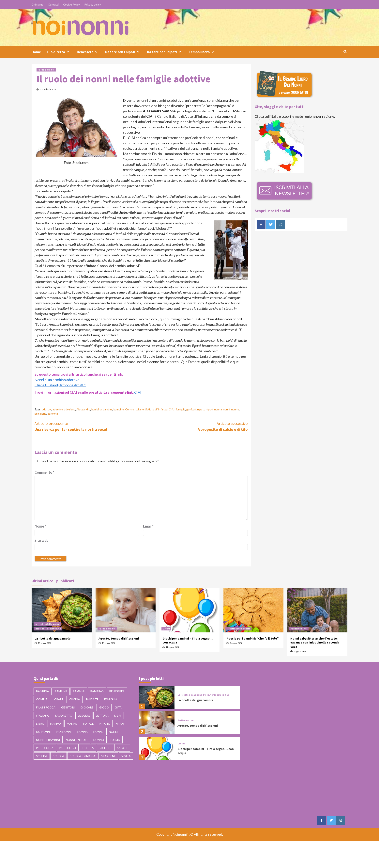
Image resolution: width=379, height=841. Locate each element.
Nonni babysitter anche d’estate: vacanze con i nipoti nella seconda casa (314, 642)
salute (122, 748)
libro (40, 723)
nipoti (121, 723)
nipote (104, 723)
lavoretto (63, 715)
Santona (53, 413)
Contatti (53, 4)
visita (126, 756)
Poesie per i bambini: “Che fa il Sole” (252, 638)
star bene (108, 756)
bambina (96, 409)
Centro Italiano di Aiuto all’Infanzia (146, 409)
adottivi (46, 409)
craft (58, 699)
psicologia (44, 748)
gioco (104, 707)
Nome (40, 526)
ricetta (88, 748)
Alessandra (83, 409)
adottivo (58, 409)
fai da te (92, 699)
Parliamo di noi (46, 69)
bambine (61, 691)
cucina (74, 699)
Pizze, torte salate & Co (48, 628)
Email (148, 526)
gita (118, 707)
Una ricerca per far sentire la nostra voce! (71, 426)
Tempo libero (199, 52)
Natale (88, 723)
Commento (44, 472)
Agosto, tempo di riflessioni (119, 638)
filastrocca (45, 707)
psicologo (40, 413)
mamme (72, 723)
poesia (115, 739)
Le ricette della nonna (47, 624)
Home (36, 52)
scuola (58, 756)
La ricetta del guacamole (52, 638)
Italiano (43, 715)
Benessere (85, 52)
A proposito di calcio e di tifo (223, 426)
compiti (42, 699)
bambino (119, 409)
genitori (191, 409)
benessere (116, 691)
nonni (226, 409)
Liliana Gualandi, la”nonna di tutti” (60, 385)
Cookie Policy (71, 4)
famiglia (180, 409)
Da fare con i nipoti (120, 52)
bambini (107, 409)
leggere (84, 715)
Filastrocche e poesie (238, 628)
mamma (55, 723)
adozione (69, 409)
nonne (98, 731)
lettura (102, 715)
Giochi (166, 628)
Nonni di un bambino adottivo (57, 379)
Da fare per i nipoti (162, 52)
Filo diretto (56, 52)
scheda (41, 756)
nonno (235, 409)
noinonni (43, 731)
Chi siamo (37, 4)
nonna (218, 409)
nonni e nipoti (77, 739)
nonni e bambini (48, 739)
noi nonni (64, 731)
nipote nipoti (205, 409)
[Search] (344, 51)
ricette (105, 748)
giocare (87, 707)
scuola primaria (82, 756)
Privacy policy (92, 4)
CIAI (137, 392)
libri (117, 715)
